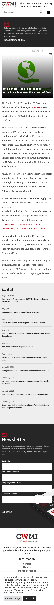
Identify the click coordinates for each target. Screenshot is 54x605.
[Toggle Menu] (48, 13)
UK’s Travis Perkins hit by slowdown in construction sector (25, 395)
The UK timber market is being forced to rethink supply (23, 323)
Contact (27, 564)
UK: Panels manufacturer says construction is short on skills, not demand (26, 382)
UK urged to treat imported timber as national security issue (26, 371)
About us (27, 567)
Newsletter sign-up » (14, 40)
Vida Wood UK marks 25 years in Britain (17, 347)
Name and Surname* (10, 472)
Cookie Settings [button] (12, 598)
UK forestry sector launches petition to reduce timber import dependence (26, 335)
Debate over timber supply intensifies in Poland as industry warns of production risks (25, 406)
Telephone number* (10, 494)
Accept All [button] (29, 598)
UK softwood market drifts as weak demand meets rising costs (24, 358)
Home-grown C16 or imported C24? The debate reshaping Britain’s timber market (25, 300)
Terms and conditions (27, 571)
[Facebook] (33, 51)
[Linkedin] (42, 51)
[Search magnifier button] (41, 12)
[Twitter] (37, 51)
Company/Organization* (11, 483)
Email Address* (8, 461)
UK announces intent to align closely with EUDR (21, 312)
